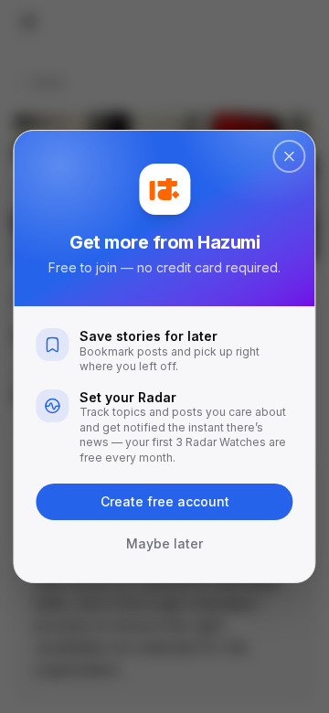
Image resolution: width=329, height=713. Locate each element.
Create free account (165, 501)
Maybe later (164, 543)
